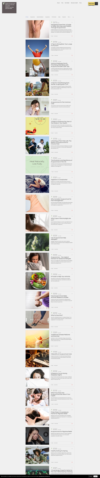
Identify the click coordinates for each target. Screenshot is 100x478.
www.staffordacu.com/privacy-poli (44, 476)
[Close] (98, 476)
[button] (73, 17)
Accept (95, 476)
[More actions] (72, 22)
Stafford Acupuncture (10, 3)
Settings (90, 476)
